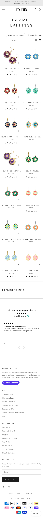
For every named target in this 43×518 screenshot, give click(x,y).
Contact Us (6, 427)
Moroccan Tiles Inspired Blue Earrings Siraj (31, 69)
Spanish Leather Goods (10, 405)
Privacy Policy (7, 446)
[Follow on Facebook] (3, 487)
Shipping (5, 435)
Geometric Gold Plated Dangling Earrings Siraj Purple (11, 69)
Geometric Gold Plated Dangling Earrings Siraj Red (11, 103)
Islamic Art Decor (8, 398)
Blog (3, 416)
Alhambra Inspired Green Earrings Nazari (32, 103)
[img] (21, 313)
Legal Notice (6, 442)
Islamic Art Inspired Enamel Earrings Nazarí (11, 137)
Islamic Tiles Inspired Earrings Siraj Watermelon (31, 171)
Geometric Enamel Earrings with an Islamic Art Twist (11, 239)
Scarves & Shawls (8, 394)
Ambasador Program (9, 438)
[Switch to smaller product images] (40, 40)
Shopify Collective (8, 453)
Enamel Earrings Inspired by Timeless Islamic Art (32, 137)
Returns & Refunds (8, 431)
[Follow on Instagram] (9, 487)
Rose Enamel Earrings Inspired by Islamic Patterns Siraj (32, 205)
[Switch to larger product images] (36, 40)
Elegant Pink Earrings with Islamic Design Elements (32, 270)
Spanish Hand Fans (8, 409)
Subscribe (10, 479)
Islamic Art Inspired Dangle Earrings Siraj (32, 239)
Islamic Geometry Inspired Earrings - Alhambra (11, 171)
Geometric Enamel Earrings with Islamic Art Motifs (11, 270)
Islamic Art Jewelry (8, 402)
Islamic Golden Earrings (15, 35)
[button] (19, 347)
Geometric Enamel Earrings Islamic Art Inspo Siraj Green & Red (11, 205)
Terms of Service (8, 449)
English (28, 493)
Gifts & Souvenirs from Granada (13, 413)
